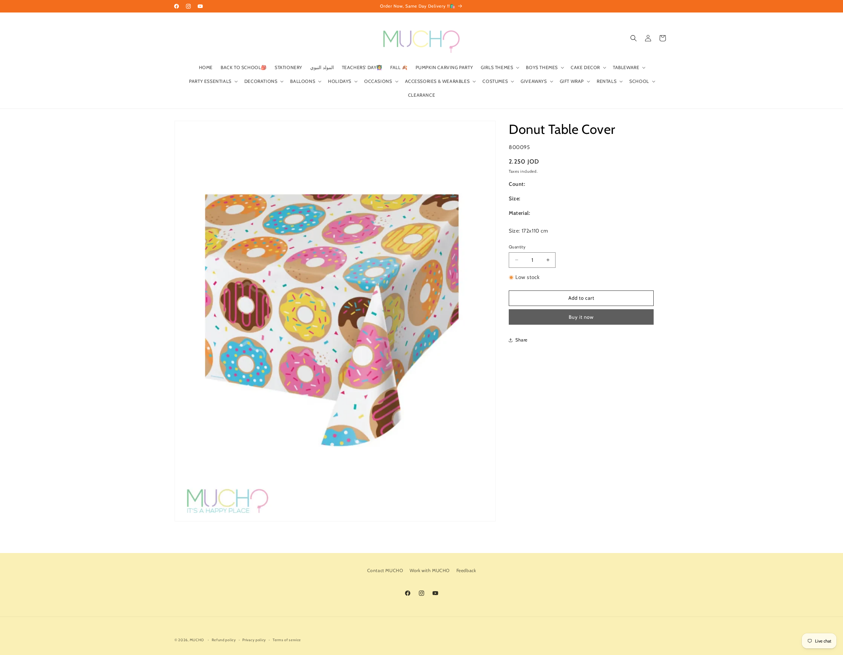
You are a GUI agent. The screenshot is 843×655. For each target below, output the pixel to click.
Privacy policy (254, 640)
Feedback (466, 570)
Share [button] (521, 340)
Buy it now (581, 317)
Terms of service (287, 640)
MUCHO (197, 640)
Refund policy (224, 640)
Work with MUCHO (430, 570)
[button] (499, 67)
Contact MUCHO (385, 570)
